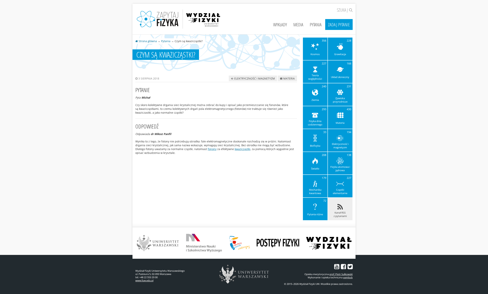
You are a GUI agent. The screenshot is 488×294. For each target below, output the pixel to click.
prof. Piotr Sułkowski (341, 274)
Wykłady (280, 24)
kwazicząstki (242, 149)
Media (298, 24)
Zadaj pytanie (339, 24)
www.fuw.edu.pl (144, 280)
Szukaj (343, 10)
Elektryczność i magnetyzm (254, 78)
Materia (289, 78)
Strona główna (147, 41)
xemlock (348, 277)
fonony (212, 149)
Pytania (316, 24)
